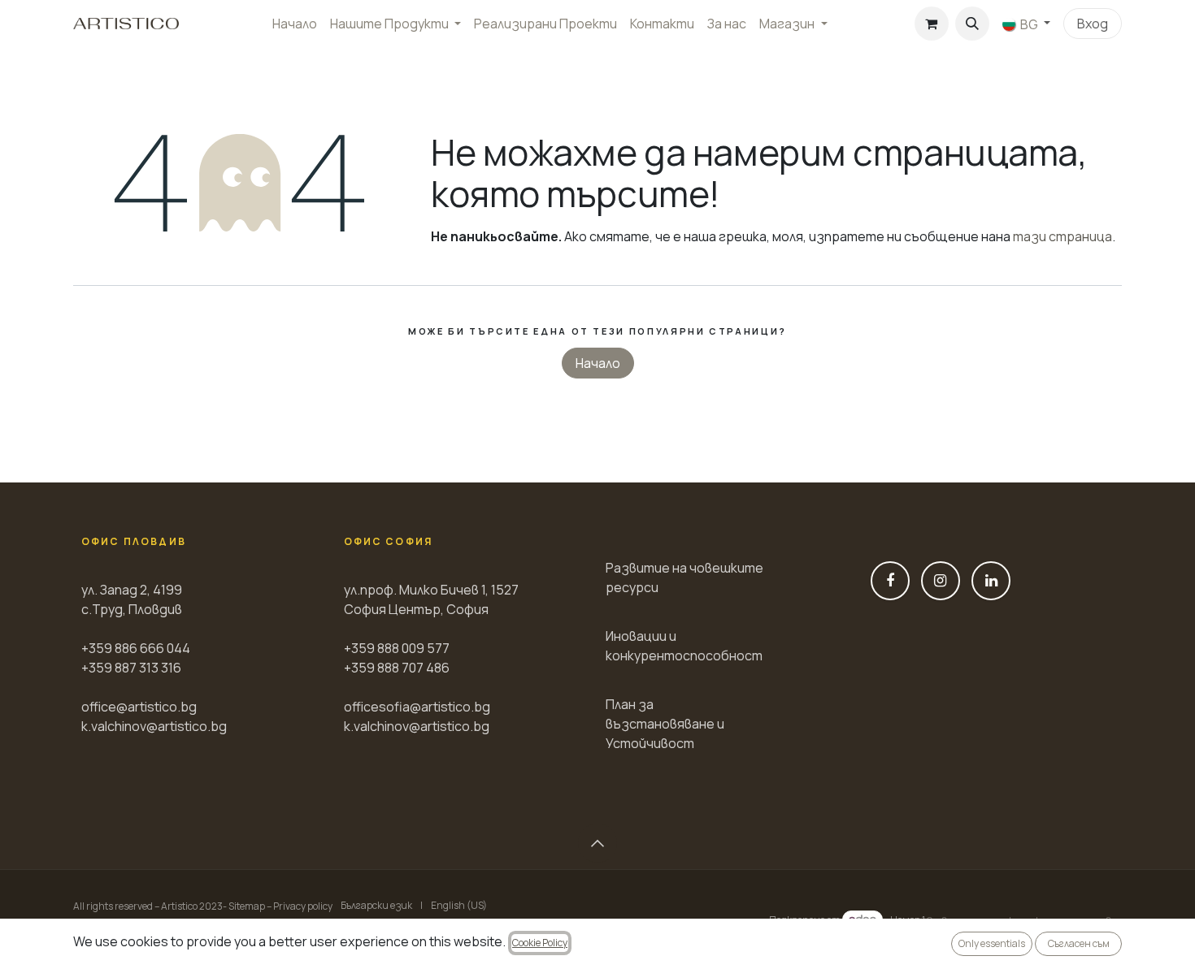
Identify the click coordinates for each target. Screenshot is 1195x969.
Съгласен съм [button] (1079, 943)
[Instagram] (940, 580)
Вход (1092, 23)
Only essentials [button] (991, 943)
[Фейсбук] (890, 580)
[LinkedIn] (990, 580)
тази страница (1062, 236)
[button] (972, 23)
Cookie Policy (539, 943)
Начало (598, 363)
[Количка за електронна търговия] (932, 23)
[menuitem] (295, 23)
